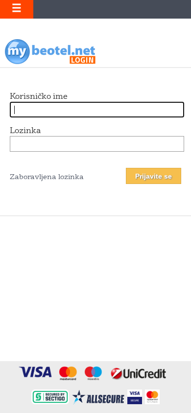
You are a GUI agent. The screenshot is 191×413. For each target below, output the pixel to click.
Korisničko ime (39, 97)
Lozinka (25, 131)
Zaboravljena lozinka (47, 177)
